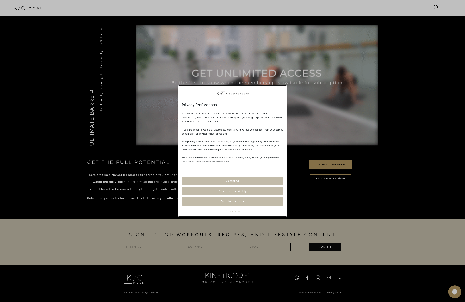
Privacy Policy (232, 211)
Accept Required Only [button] (232, 191)
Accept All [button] (232, 181)
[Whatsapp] (296, 277)
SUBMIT (325, 247)
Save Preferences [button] (232, 201)
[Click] (450, 8)
